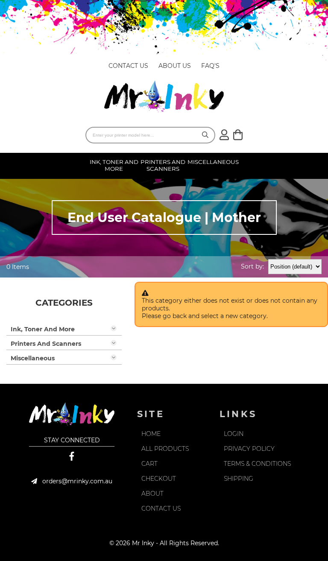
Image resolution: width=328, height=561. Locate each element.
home (151, 434)
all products (165, 449)
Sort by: (252, 266)
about (152, 493)
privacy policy (249, 449)
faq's (210, 66)
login (233, 434)
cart (149, 464)
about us (174, 66)
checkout (158, 478)
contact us (128, 66)
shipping (238, 478)
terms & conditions (257, 464)
